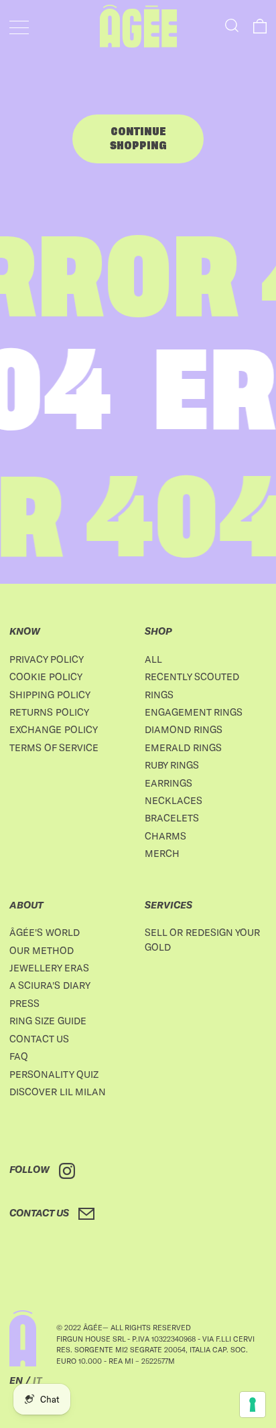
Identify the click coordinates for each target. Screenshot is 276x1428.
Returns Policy (49, 712)
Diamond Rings (183, 729)
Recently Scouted (192, 676)
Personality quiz (53, 1074)
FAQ (18, 1056)
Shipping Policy (49, 694)
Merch (162, 853)
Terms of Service (53, 747)
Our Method (41, 950)
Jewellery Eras (49, 967)
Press (24, 1003)
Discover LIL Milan (57, 1091)
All (153, 659)
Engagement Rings (194, 712)
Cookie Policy (45, 676)
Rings (159, 694)
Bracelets (172, 817)
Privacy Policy (46, 659)
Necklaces (173, 800)
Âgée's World (44, 932)
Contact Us (39, 1038)
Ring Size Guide (47, 1020)
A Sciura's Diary (49, 985)
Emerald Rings (183, 747)
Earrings (168, 783)
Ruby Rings (172, 765)
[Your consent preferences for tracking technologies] (252, 1404)
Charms (165, 836)
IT (37, 1380)
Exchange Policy (53, 729)
